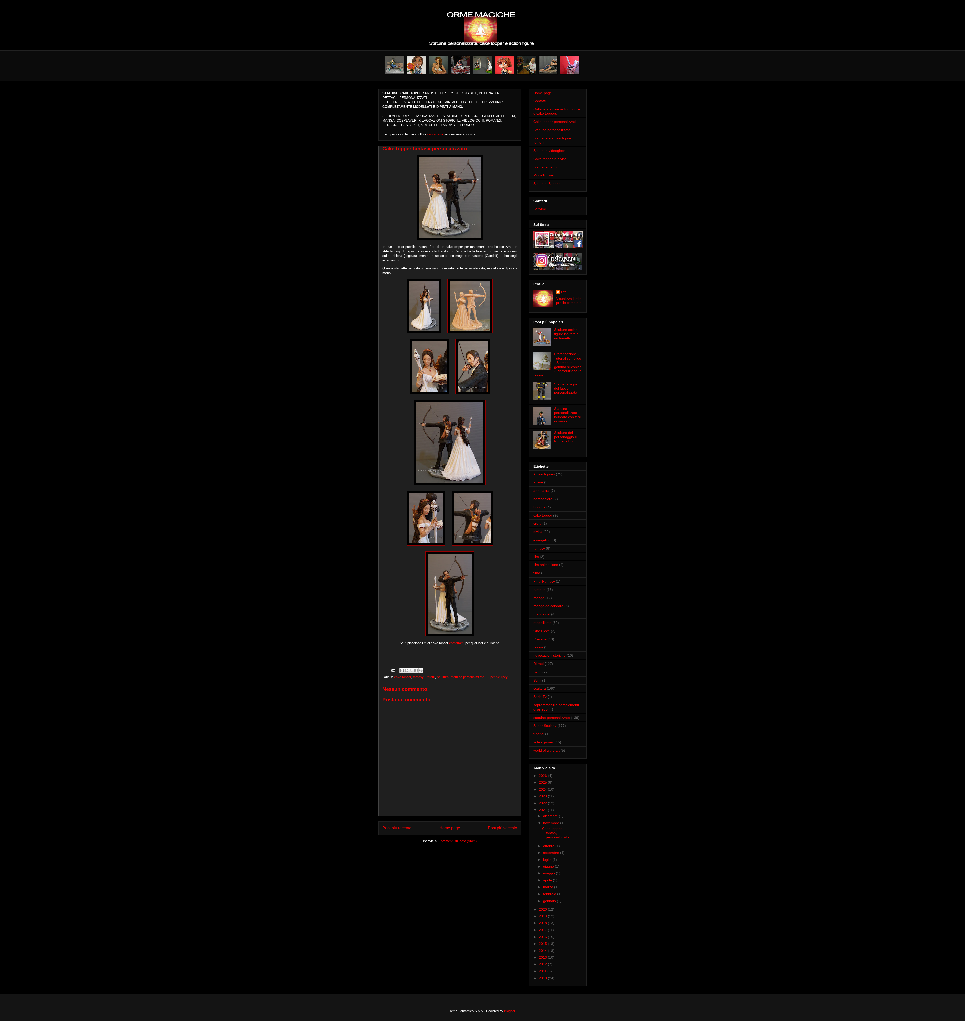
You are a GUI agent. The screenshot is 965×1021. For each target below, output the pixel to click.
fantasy (418, 677)
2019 (543, 916)
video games (543, 742)
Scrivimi (539, 209)
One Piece (541, 631)
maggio (549, 873)
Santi (537, 672)
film (536, 557)
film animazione (545, 565)
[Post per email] (392, 670)
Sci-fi (537, 680)
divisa (537, 532)
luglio (547, 860)
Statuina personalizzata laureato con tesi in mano (567, 415)
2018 (543, 923)
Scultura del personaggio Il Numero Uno (565, 437)
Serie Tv (540, 697)
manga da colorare (548, 606)
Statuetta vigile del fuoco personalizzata (565, 388)
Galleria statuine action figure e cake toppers (556, 111)
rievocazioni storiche (549, 655)
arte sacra (541, 491)
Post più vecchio (502, 828)
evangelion (542, 540)
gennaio (550, 901)
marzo (548, 887)
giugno (549, 866)
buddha (539, 507)
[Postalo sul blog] (406, 670)
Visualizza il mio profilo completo (569, 301)
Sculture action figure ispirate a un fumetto (566, 334)
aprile (548, 880)
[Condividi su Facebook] (416, 670)
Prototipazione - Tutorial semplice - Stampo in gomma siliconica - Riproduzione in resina (557, 364)
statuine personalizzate (467, 677)
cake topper (402, 677)
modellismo (542, 622)
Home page (449, 828)
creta (537, 523)
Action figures (544, 474)
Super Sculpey (497, 677)
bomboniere (542, 499)
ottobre (549, 846)
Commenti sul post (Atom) (458, 841)
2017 (543, 930)
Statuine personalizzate (551, 130)
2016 (543, 937)
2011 (543, 971)
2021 (543, 810)
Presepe (540, 639)
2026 (543, 776)
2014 (543, 951)
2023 (543, 796)
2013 (543, 957)
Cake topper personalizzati (554, 122)
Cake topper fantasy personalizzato (555, 833)
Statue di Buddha (547, 184)
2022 (543, 803)
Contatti (539, 101)
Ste (564, 292)
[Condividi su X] (411, 670)
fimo (536, 573)
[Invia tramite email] (401, 670)
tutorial (538, 734)
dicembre (551, 816)
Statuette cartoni (546, 167)
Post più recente (396, 828)
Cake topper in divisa (550, 159)
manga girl (541, 614)
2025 (543, 782)
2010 (543, 978)
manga (538, 598)
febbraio (550, 894)
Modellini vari (543, 175)
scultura (443, 677)
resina (538, 647)
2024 (543, 789)
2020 (543, 909)
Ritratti (430, 677)
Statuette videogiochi (549, 151)
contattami (435, 134)
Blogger (509, 1011)
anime (538, 482)
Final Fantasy (544, 581)
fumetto (539, 590)
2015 (543, 944)
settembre (551, 853)
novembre (551, 823)
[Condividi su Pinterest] (420, 670)
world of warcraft (546, 750)
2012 (543, 964)
